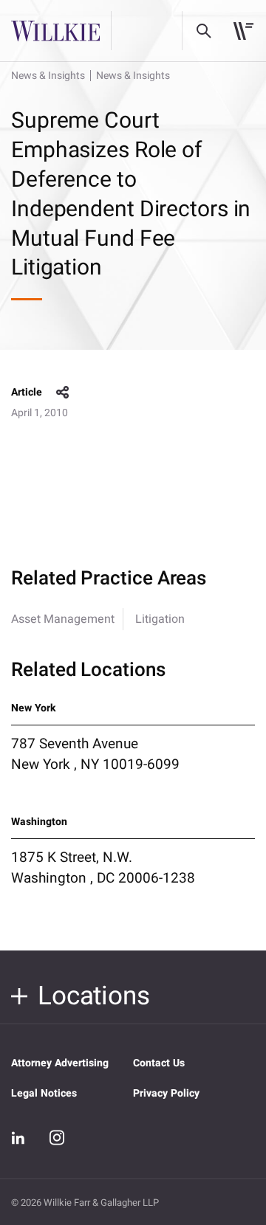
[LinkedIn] (18, 1138)
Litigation (160, 619)
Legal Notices (44, 1093)
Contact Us (159, 1063)
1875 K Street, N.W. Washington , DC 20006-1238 (103, 867)
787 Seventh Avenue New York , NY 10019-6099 (95, 754)
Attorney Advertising (60, 1063)
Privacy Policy (166, 1093)
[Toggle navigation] (243, 31)
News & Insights (48, 75)
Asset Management (63, 619)
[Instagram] (57, 1137)
